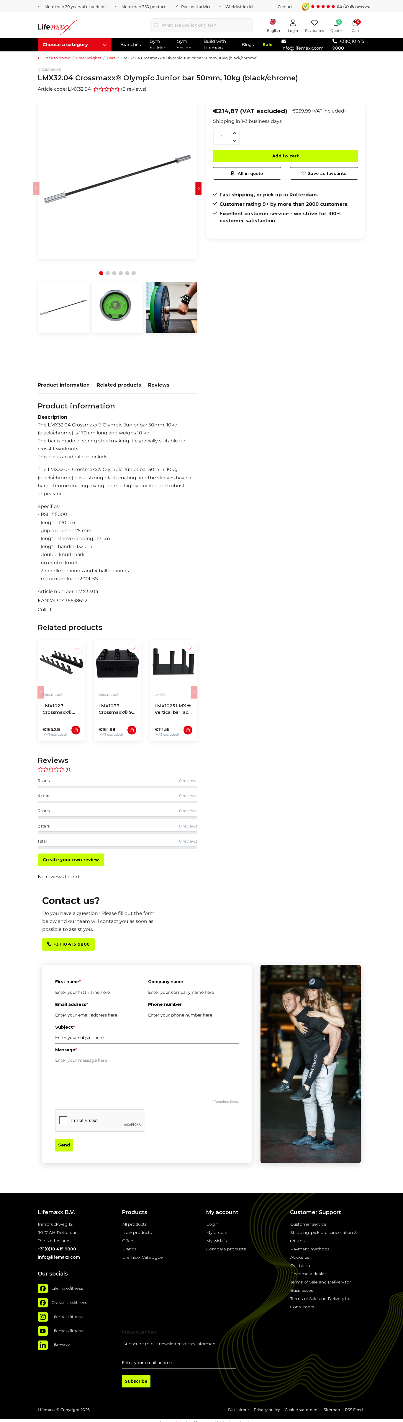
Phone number (165, 1004)
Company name (165, 981)
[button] (198, 188)
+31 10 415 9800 (72, 944)
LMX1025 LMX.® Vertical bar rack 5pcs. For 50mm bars (173, 710)
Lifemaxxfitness (67, 1288)
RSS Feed (354, 1410)
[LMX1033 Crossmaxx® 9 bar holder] (117, 663)
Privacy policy (267, 1410)
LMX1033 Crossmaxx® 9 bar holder (115, 710)
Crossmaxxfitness (69, 1302)
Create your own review (71, 859)
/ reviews (353, 6)
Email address (71, 1004)
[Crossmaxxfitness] (43, 1302)
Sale (268, 44)
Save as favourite (327, 173)
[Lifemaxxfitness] (43, 1288)
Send (64, 1145)
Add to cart (285, 156)
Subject (65, 1027)
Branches (130, 44)
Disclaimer (238, 1410)
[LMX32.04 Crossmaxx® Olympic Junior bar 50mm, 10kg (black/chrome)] (117, 179)
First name (68, 981)
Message (66, 1050)
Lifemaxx (60, 1345)
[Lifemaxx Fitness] (58, 28)
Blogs (248, 44)
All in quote (250, 173)
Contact (285, 6)
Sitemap (332, 1410)
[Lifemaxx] (43, 1345)
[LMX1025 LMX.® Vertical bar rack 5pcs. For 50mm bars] (173, 663)
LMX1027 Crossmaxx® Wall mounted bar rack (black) (59, 710)
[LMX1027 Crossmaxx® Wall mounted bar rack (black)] (61, 663)
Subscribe (136, 1381)
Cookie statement (302, 1410)
